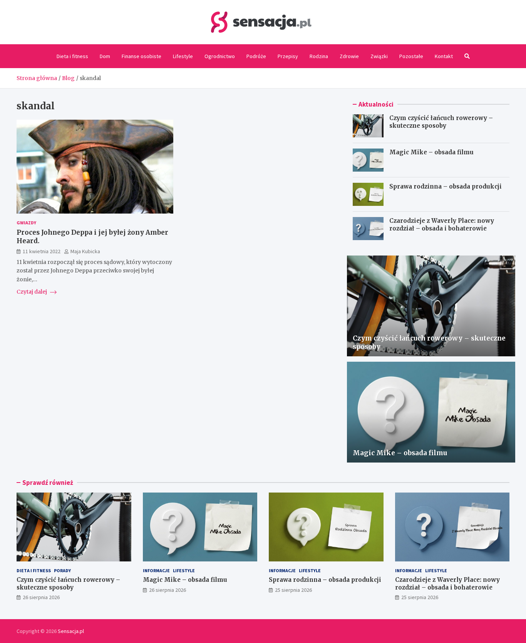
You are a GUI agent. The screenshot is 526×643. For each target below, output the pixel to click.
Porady (62, 570)
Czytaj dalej (32, 291)
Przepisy (288, 56)
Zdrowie (349, 56)
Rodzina (319, 56)
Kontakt (444, 56)
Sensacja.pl (71, 631)
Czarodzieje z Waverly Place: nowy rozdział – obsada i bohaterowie (441, 224)
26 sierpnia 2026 (41, 597)
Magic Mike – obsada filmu (431, 152)
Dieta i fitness (72, 56)
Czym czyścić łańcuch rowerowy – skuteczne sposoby (441, 121)
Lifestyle (183, 56)
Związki (379, 56)
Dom (105, 56)
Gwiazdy (26, 222)
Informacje (156, 570)
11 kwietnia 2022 (41, 251)
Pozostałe (411, 56)
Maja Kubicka (85, 251)
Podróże (256, 56)
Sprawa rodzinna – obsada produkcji (445, 186)
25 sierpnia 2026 (293, 589)
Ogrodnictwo (219, 56)
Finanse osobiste (141, 56)
